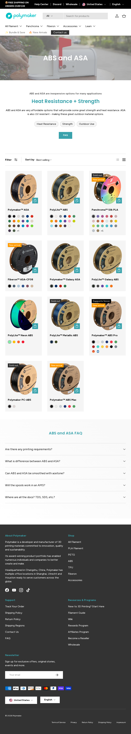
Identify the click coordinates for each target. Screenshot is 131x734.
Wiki (70, 619)
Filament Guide (76, 612)
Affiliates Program (78, 631)
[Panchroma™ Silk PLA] (107, 189)
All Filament (74, 541)
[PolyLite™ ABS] (65, 189)
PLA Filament (75, 548)
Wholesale (71, 4)
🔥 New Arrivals (38, 32)
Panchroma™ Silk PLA (105, 209)
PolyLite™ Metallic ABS (64, 335)
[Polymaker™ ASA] (23, 189)
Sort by (29, 159)
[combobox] (75, 16)
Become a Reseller (78, 638)
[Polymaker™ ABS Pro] (107, 314)
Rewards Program (78, 625)
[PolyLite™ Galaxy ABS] (107, 258)
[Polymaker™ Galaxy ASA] (65, 258)
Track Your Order (14, 606)
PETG (71, 554)
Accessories (75, 580)
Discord (57, 4)
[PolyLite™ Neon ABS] (23, 314)
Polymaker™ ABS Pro (105, 335)
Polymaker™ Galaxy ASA (65, 279)
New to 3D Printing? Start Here (86, 606)
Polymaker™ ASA (18, 209)
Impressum (121, 722)
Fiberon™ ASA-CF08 (20, 279)
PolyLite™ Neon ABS (20, 335)
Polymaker (17, 716)
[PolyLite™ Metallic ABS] (65, 314)
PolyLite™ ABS (59, 209)
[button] (123, 15)
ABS (70, 561)
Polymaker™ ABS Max (63, 399)
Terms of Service (59, 722)
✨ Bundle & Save (15, 32)
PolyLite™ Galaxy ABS (105, 279)
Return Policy (12, 619)
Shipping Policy (13, 612)
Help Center (41, 4)
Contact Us (12, 631)
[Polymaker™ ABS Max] (65, 379)
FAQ (65, 135)
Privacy (74, 722)
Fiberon (72, 573)
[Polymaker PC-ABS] (23, 379)
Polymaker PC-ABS (19, 399)
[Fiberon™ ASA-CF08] (23, 258)
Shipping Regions (15, 625)
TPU (70, 567)
